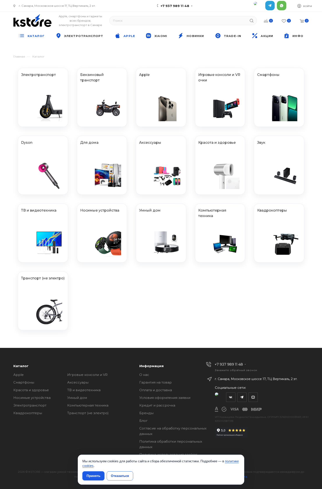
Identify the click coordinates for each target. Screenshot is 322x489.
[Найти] (251, 20)
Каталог (20, 366)
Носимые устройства (32, 398)
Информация (151, 366)
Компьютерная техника (87, 405)
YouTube (253, 397)
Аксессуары (77, 382)
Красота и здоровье (31, 390)
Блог (143, 421)
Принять (93, 476)
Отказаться (120, 476)
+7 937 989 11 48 (175, 6)
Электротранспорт (29, 405)
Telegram (270, 5)
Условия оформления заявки (164, 398)
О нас (144, 375)
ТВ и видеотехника (84, 390)
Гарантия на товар (155, 382)
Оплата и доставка (155, 390)
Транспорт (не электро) (88, 413)
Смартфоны (23, 382)
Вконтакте (230, 397)
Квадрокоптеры (27, 413)
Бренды (146, 413)
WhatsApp (281, 5)
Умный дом (77, 398)
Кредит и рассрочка (157, 405)
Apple (18, 375)
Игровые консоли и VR (87, 375)
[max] (258, 5)
